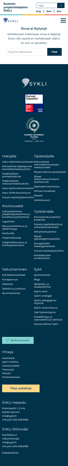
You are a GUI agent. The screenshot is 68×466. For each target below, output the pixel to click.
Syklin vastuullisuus (46, 307)
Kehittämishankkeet (13, 274)
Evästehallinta (10, 452)
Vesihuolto (8, 233)
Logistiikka (8, 221)
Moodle (38, 195)
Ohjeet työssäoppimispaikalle (47, 238)
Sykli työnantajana (45, 312)
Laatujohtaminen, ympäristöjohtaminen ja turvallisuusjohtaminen (16, 214)
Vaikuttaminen (14, 269)
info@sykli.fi (9, 415)
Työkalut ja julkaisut (13, 288)
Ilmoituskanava (11, 377)
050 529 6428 (20, 419)
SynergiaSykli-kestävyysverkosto (44, 245)
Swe (48, 11)
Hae (54, 51)
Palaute (6, 373)
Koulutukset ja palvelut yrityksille (47, 218)
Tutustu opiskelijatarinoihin (18, 197)
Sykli (38, 269)
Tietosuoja (8, 369)
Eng (38, 11)
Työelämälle (44, 211)
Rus (59, 11)
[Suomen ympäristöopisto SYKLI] (10, 20)
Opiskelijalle (44, 156)
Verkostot (7, 284)
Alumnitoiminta (11, 293)
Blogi (37, 279)
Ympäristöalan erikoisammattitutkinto (15, 182)
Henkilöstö (8, 358)
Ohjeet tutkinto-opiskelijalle (50, 171)
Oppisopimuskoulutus (47, 186)
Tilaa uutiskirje (21, 388)
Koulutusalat (12, 206)
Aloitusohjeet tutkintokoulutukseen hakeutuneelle (46, 164)
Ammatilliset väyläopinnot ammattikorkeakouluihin (17, 168)
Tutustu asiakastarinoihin (49, 250)
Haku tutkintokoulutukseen (18, 161)
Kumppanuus (10, 279)
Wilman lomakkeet (44, 191)
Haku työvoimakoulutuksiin (18, 188)
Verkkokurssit (42, 200)
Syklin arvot (40, 291)
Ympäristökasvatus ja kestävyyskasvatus (14, 244)
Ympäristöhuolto (11, 237)
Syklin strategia (43, 295)
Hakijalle (9, 156)
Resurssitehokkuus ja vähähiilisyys (14, 227)
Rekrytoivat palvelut (45, 231)
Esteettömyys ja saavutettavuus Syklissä (48, 318)
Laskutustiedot (11, 365)
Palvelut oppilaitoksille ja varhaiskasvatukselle (48, 226)
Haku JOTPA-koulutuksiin (16, 192)
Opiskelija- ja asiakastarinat (42, 285)
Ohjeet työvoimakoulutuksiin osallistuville (46, 179)
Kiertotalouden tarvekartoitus (42, 257)
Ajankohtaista (42, 274)
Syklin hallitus (10, 361)
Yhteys (7, 352)
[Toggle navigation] (63, 20)
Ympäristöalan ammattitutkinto (11, 175)
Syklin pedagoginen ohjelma (45, 302)
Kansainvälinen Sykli (46, 324)
